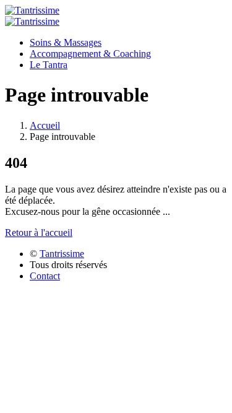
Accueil (45, 125)
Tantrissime (62, 253)
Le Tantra (48, 64)
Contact (45, 276)
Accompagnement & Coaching (90, 53)
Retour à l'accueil (38, 232)
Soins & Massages (65, 42)
